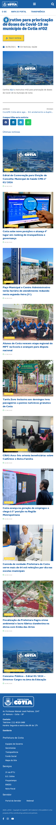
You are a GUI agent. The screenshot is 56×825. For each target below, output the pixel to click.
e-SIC (4, 11)
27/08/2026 (8, 354)
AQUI (12, 89)
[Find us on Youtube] (12, 818)
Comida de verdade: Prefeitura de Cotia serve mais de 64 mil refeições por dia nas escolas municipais (27, 567)
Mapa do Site (11, 760)
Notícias (27, 47)
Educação (9, 338)
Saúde (34, 47)
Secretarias (10, 748)
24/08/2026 (8, 683)
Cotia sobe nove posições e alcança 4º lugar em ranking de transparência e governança (25, 235)
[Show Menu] (34, 4)
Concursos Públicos (14, 670)
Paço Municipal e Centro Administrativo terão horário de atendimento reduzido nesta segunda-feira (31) (26, 291)
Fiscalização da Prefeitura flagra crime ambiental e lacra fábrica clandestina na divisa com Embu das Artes (26, 623)
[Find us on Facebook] (3, 818)
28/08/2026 (8, 186)
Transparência (38, 11)
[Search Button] (52, 4)
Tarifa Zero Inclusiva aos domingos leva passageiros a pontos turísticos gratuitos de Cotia (27, 403)
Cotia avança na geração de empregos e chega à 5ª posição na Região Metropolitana (26, 511)
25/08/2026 (8, 631)
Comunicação (11, 226)
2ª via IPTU (10, 772)
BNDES (8, 784)
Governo (9, 282)
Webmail (30, 801)
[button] (6, 122)
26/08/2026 (8, 463)
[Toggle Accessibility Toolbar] (6, 20)
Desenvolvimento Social (16, 450)
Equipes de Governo (14, 744)
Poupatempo (11, 780)
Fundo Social (10, 756)
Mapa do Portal (18, 11)
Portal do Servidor (13, 801)
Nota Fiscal (10, 788)
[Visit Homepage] (10, 4)
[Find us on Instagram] (8, 818)
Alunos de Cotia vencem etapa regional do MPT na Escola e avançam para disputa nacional (28, 347)
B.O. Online (10, 776)
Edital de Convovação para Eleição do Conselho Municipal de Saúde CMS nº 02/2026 (25, 179)
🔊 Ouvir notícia (13, 38)
